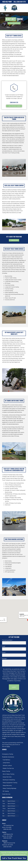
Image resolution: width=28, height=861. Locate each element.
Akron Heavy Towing (8, 774)
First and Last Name (7, 640)
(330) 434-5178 (21, 2)
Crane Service (6, 794)
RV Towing (6, 791)
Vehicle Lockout (7, 765)
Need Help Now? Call (9, 2)
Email (3, 646)
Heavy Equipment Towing (10, 782)
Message (4, 658)
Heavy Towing (6, 771)
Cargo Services (7, 777)
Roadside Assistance (8, 757)
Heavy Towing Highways (9, 788)
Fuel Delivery (6, 759)
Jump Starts (6, 762)
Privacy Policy (8, 744)
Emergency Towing (7, 754)
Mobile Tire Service (8, 768)
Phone (4, 652)
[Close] (4, 619)
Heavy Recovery (7, 785)
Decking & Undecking (9, 779)
